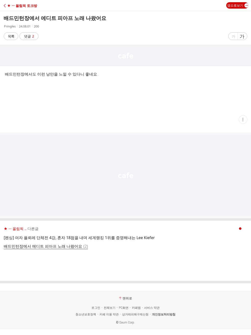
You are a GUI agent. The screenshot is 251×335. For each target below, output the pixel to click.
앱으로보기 (235, 5)
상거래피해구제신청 (135, 314)
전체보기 (109, 307)
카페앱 (136, 307)
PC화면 (123, 307)
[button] (25, 5)
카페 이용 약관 (109, 314)
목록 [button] (11, 36)
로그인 (95, 307)
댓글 (29, 36)
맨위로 (127, 298)
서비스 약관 (152, 307)
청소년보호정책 (85, 314)
